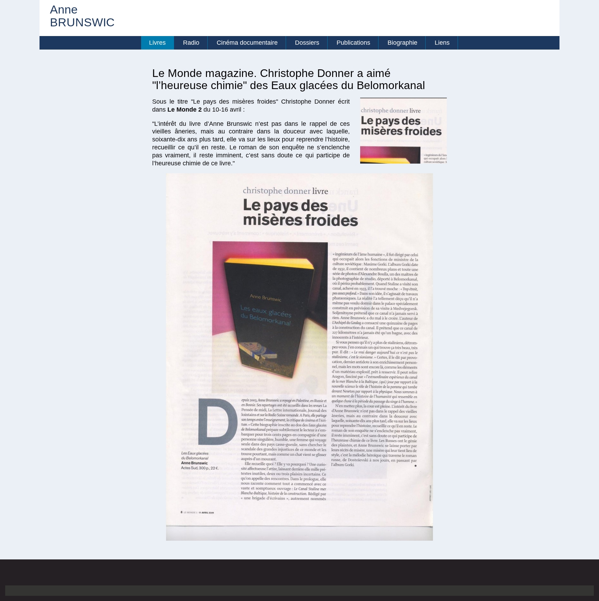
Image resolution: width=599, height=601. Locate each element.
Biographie (402, 42)
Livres (157, 42)
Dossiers (307, 42)
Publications (353, 42)
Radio (191, 42)
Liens (442, 42)
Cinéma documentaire (247, 42)
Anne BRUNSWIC (72, 16)
